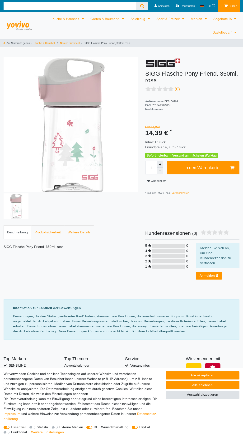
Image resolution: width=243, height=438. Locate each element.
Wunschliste (158, 181)
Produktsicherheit (48, 232)
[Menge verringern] (160, 171)
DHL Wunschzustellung (111, 427)
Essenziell (18, 427)
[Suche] (142, 6)
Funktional (19, 432)
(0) (177, 89)
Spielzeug (138, 19)
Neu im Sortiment (69, 43)
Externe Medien (71, 427)
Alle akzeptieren (203, 375)
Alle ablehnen (202, 385)
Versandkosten (180, 193)
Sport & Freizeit (168, 19)
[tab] (17, 232)
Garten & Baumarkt (105, 19)
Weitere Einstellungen (47, 432)
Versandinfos (140, 365)
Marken (197, 19)
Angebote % (223, 19)
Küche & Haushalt (66, 19)
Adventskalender (76, 365)
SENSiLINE (17, 365)
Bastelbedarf (223, 32)
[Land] (201, 6)
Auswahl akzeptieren (202, 394)
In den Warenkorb (201, 167)
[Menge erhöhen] (160, 164)
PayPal (144, 427)
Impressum (12, 414)
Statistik (42, 427)
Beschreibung (17, 232)
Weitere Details (79, 232)
